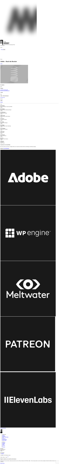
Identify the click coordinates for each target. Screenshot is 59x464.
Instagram (3, 442)
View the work (2, 97)
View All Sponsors (6, 148)
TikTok (3, 444)
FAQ (3, 437)
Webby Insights (4, 439)
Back (2, 49)
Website (1, 102)
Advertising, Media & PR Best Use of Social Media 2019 (4, 90)
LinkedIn (3, 443)
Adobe (1, 63)
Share (4, 49)
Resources (3, 436)
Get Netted (3, 438)
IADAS (3, 435)
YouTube (3, 445)
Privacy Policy (4, 440)
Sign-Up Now (2, 463)
